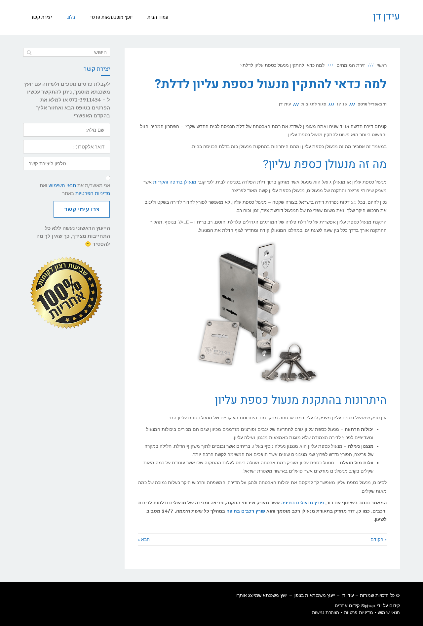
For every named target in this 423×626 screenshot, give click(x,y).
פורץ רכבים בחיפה (245, 511)
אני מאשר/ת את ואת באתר (75, 189)
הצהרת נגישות (325, 612)
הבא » (144, 539)
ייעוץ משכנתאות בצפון (314, 595)
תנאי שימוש (389, 612)
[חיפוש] (29, 52)
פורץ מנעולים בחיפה (302, 502)
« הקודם (378, 539)
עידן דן (386, 16)
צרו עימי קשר (81, 209)
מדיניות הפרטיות (92, 193)
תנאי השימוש (62, 185)
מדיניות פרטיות (358, 612)
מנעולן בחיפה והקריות (174, 182)
